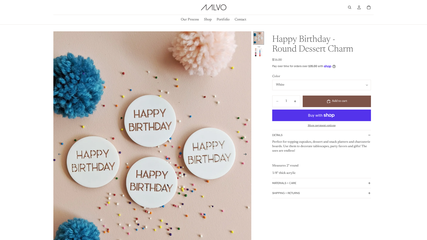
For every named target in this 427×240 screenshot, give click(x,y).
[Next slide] (246, 155)
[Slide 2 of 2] (259, 52)
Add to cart (339, 101)
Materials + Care (284, 183)
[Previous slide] (58, 155)
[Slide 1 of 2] (259, 38)
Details (277, 135)
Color (276, 76)
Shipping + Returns (286, 193)
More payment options (322, 125)
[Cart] (369, 7)
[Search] (349, 7)
